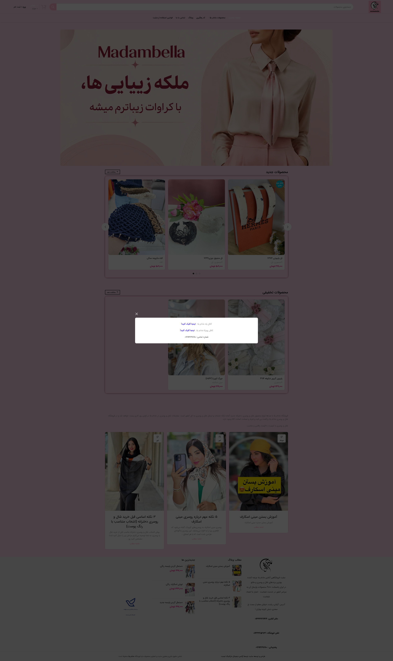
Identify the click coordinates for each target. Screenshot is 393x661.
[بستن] (136, 314)
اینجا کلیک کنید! (188, 324)
